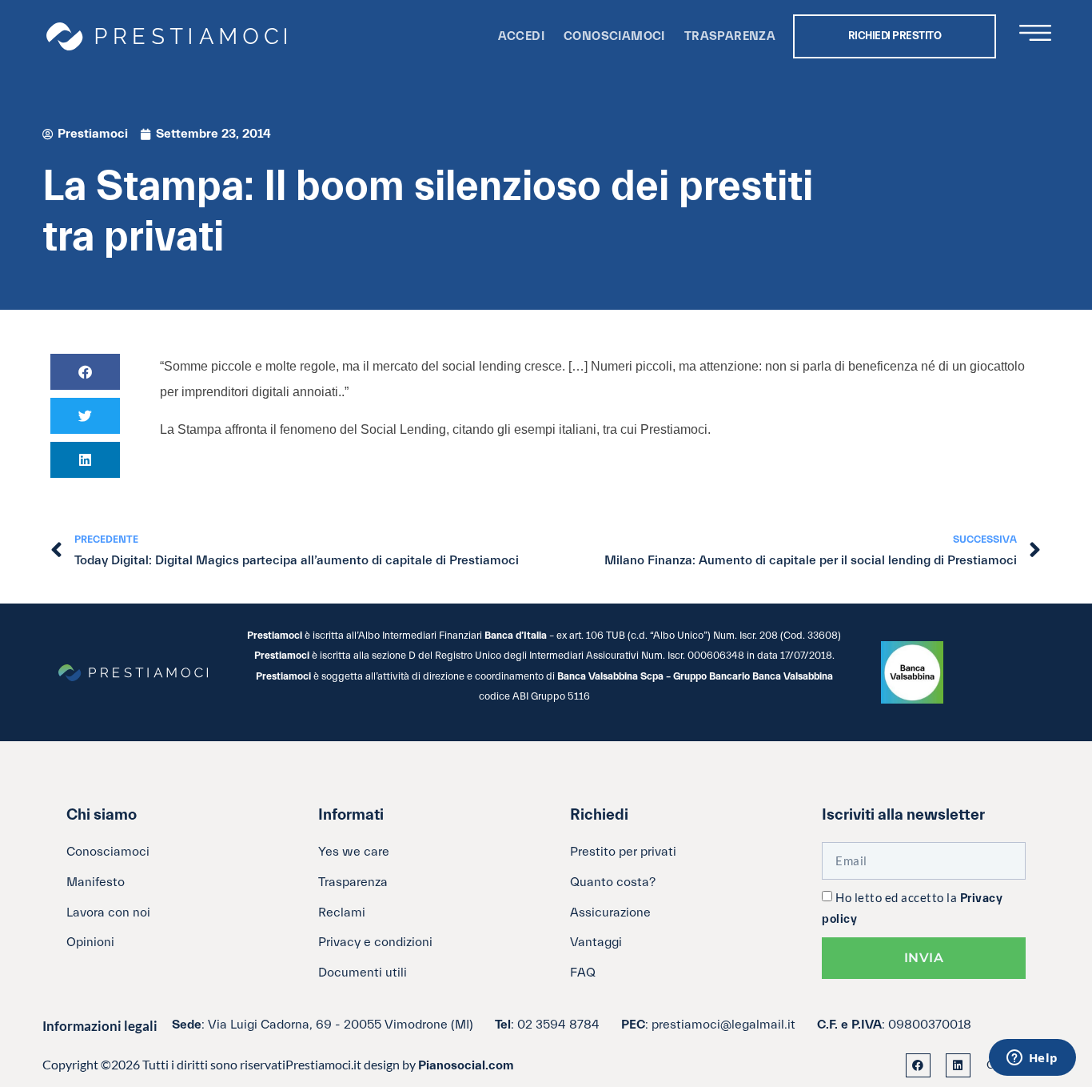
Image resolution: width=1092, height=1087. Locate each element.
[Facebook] (918, 1065)
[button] (85, 372)
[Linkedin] (958, 1065)
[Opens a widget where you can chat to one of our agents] (1032, 1059)
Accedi (521, 36)
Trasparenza (729, 36)
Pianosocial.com (466, 1065)
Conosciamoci (614, 36)
